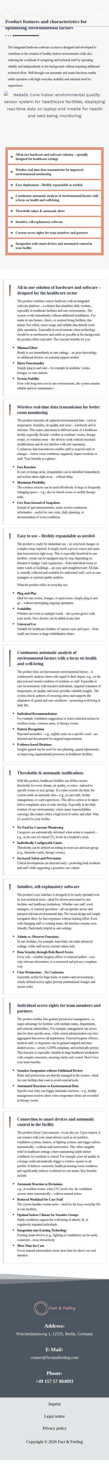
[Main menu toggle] (101, 15)
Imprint (54, 1404)
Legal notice (54, 1416)
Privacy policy (55, 1428)
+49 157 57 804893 (54, 1381)
